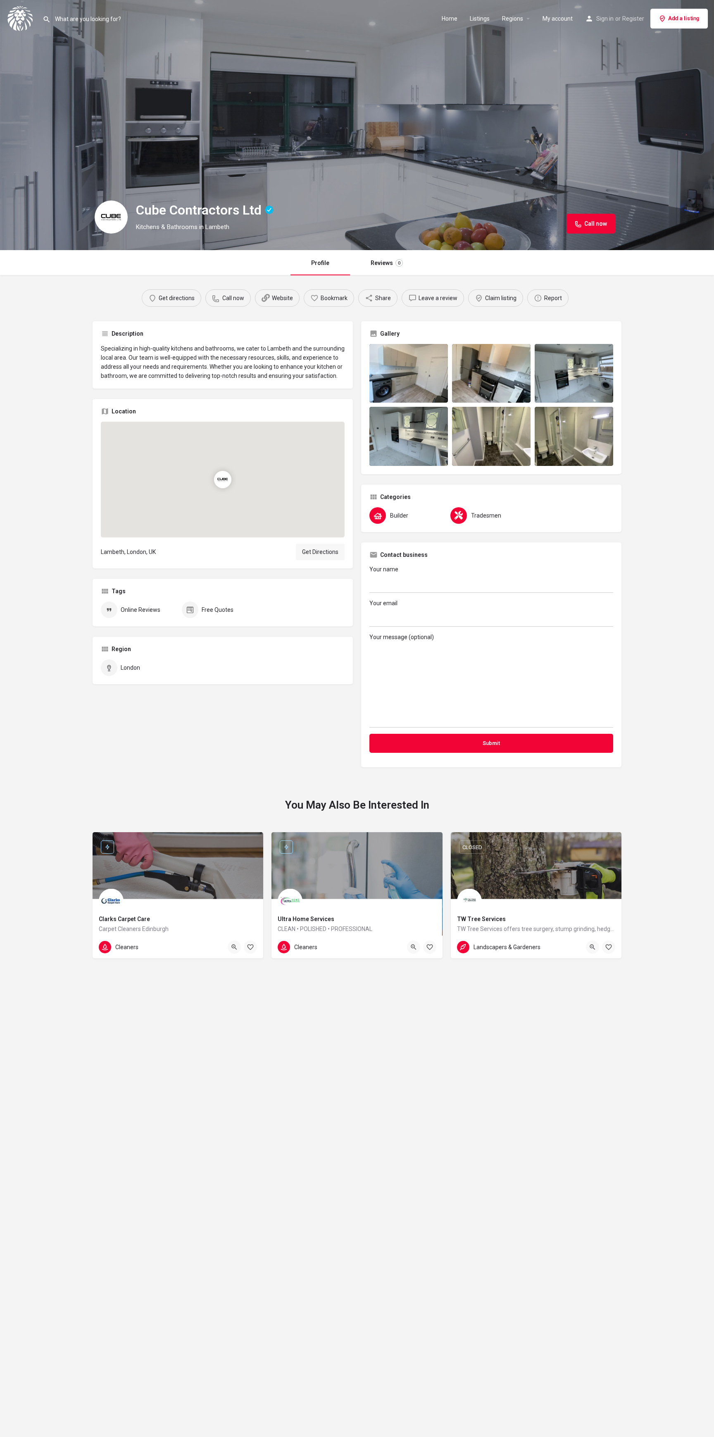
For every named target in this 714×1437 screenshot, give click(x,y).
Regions (512, 18)
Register (633, 18)
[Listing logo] (111, 217)
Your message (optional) (401, 637)
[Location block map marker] (222, 479)
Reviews (385, 263)
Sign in (605, 18)
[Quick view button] (234, 947)
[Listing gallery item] (408, 373)
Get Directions (320, 552)
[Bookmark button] (250, 947)
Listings (480, 18)
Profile (320, 263)
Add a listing (684, 18)
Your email (383, 603)
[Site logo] (21, 17)
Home (449, 18)
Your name (383, 569)
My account (558, 18)
